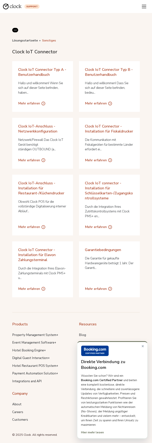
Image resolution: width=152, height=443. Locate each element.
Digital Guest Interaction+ (31, 358)
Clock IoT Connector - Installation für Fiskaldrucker (109, 129)
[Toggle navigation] (144, 6)
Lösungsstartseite (25, 40)
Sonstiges (49, 40)
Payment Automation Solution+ (35, 373)
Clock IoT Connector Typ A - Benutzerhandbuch (42, 72)
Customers (20, 420)
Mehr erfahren (29, 103)
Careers (17, 412)
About (17, 404)
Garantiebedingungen (103, 249)
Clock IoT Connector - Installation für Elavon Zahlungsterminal (37, 254)
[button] (15, 33)
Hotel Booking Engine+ (29, 350)
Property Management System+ (35, 335)
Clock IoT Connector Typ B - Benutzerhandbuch (109, 72)
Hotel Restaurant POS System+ (35, 366)
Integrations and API (27, 381)
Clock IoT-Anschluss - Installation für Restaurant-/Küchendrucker (41, 188)
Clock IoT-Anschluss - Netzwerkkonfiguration (37, 129)
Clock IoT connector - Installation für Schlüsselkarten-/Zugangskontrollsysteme (109, 191)
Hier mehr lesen (92, 432)
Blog (82, 335)
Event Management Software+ (34, 342)
